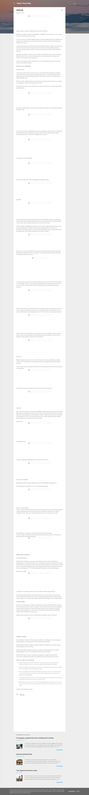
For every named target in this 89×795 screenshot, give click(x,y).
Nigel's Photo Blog (24, 3)
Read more (60, 750)
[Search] (74, 4)
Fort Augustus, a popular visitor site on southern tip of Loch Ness (35, 738)
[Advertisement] (71, 28)
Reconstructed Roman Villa (24, 754)
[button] (62, 10)
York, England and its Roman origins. (26, 770)
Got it (78, 791)
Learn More (71, 791)
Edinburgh (22, 694)
